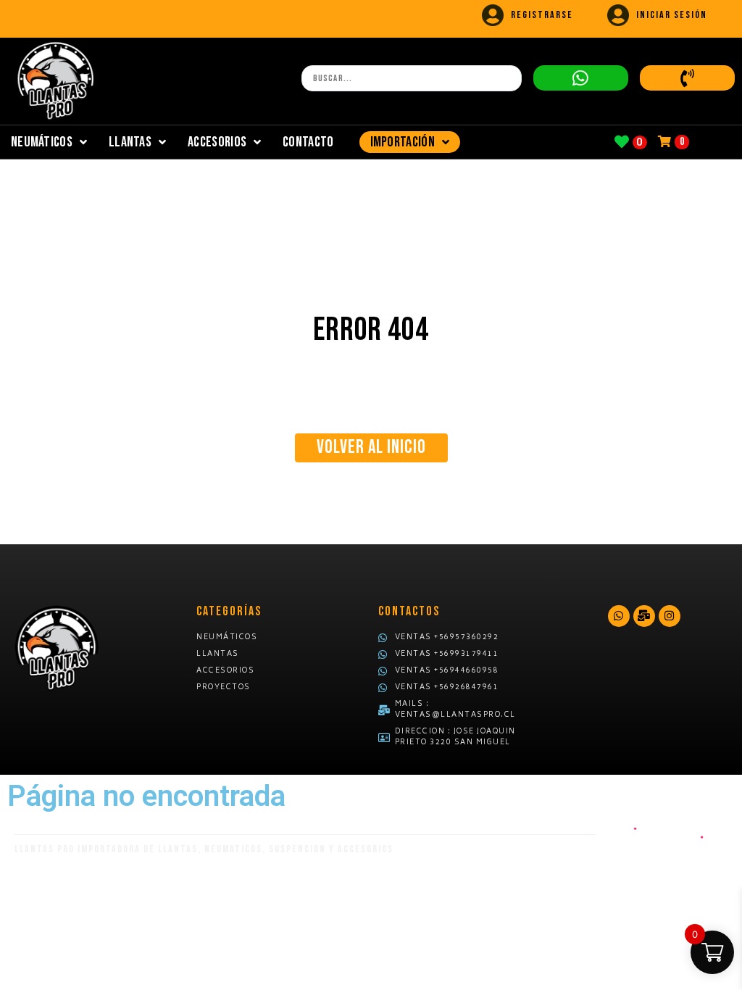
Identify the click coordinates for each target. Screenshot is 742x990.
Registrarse (542, 15)
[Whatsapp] (619, 616)
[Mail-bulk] (644, 616)
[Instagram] (669, 616)
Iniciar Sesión (671, 15)
